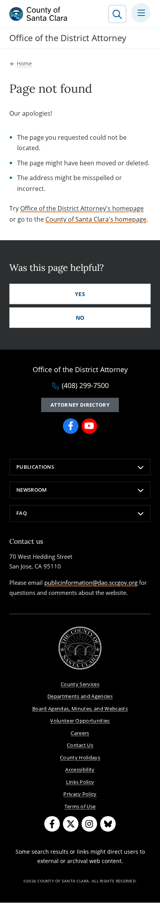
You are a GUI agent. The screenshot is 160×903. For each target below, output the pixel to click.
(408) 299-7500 (85, 386)
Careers (80, 733)
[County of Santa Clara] (38, 14)
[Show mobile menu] (141, 13)
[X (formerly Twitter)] (70, 824)
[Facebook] (70, 426)
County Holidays (80, 757)
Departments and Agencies (80, 696)
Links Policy (80, 781)
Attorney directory (80, 404)
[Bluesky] (108, 824)
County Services (80, 684)
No (80, 317)
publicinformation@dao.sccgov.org (90, 582)
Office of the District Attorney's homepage (82, 208)
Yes (80, 294)
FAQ (21, 513)
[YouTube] (89, 426)
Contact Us (80, 745)
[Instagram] (89, 824)
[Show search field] (117, 14)
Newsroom (31, 489)
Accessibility (79, 769)
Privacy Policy (80, 793)
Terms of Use (80, 806)
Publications (35, 466)
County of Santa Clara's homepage (95, 219)
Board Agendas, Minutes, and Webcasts (80, 708)
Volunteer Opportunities (80, 720)
